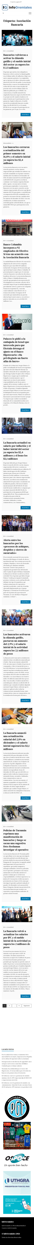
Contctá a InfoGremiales (9, 1228)
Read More (25, 114)
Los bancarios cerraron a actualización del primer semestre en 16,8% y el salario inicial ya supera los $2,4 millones (16, 155)
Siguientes (27, 1005)
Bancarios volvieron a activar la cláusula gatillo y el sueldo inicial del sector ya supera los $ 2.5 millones (17, 61)
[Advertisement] (17, 1028)
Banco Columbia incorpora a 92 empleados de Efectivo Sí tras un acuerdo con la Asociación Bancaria (16, 251)
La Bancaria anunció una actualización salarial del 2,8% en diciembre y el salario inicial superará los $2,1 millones (16, 741)
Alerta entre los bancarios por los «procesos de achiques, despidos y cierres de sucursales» (16, 546)
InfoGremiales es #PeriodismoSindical (14, 1225)
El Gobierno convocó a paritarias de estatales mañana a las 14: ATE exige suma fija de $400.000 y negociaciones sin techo (17, 1078)
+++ (6, 51)
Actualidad (10, 51)
